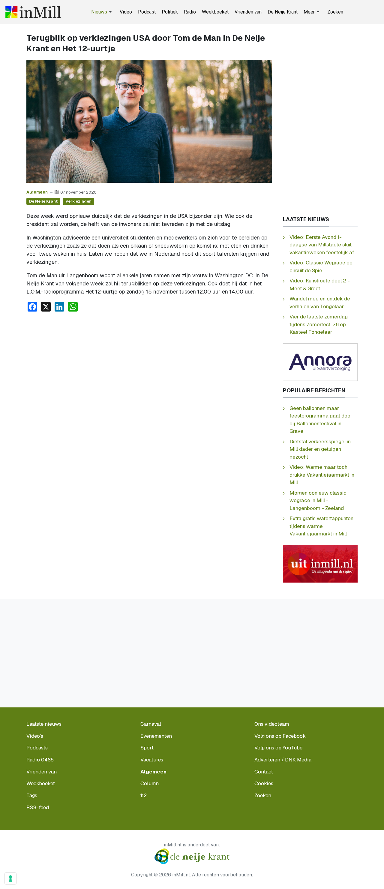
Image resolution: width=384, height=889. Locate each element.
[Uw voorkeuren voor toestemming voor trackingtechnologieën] (10, 878)
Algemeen (37, 192)
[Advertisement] (149, 362)
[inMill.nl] (33, 12)
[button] (102, 12)
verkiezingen (79, 201)
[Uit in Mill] (320, 563)
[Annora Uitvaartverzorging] (320, 361)
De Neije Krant (43, 201)
